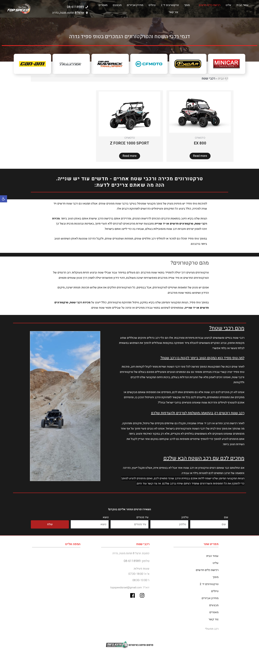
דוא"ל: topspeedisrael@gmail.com (129, 587)
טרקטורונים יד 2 (170, 5)
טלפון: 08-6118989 (136, 561)
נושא (106, 517)
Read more (200, 156)
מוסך (187, 5)
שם (226, 517)
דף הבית (223, 78)
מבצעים (117, 5)
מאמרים (102, 5)
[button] (3, 198)
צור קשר (173, 12)
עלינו (228, 5)
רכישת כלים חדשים (209, 5)
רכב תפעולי (211, 629)
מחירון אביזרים (135, 5)
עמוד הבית (242, 5)
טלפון (184, 517)
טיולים (152, 5)
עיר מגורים (142, 517)
